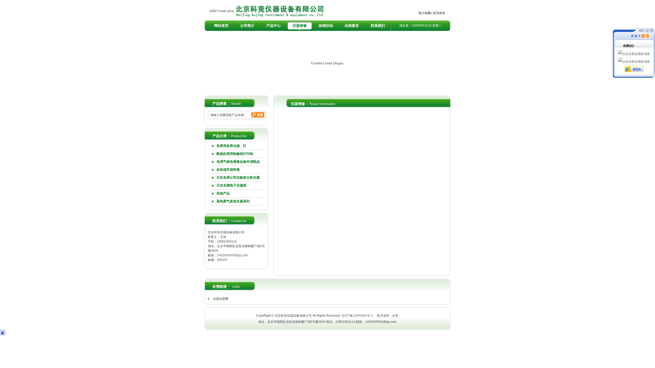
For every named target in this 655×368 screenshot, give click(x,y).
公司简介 (247, 26)
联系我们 (378, 26)
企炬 (395, 315)
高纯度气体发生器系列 (233, 201)
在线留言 (352, 26)
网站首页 (221, 26)
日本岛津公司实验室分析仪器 (238, 177)
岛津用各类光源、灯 (231, 146)
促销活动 (326, 26)
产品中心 (273, 26)
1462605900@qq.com (232, 255)
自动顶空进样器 (228, 169)
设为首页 (439, 13)
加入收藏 (424, 13)
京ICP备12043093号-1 (357, 315)
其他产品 (223, 193)
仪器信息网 (220, 299)
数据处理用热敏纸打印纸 (234, 154)
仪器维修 (299, 26)
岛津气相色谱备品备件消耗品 (238, 162)
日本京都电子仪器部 (231, 185)
